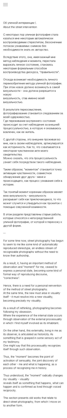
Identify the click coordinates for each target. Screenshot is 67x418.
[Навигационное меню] (5, 4)
